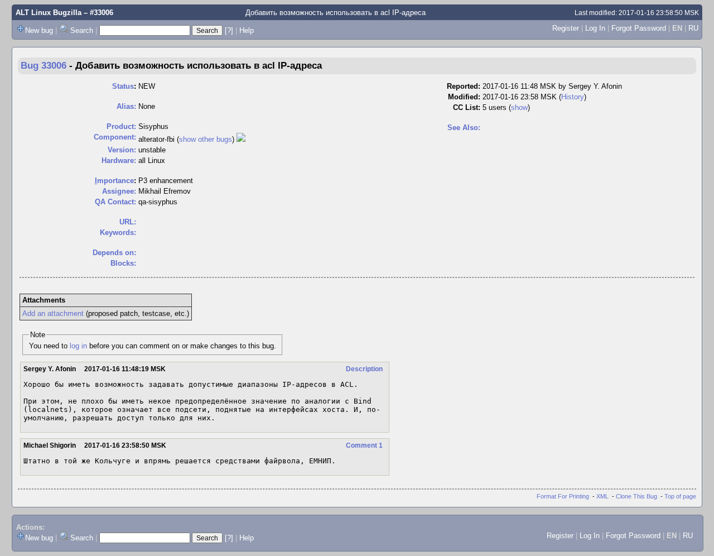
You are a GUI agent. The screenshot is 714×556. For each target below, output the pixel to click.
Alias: (126, 106)
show (519, 107)
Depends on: (114, 252)
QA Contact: (115, 202)
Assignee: (119, 191)
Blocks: (123, 263)
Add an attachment (53, 313)
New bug (39, 30)
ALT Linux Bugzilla (48, 12)
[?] (229, 30)
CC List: (466, 107)
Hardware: (119, 160)
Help (246, 30)
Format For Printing (563, 496)
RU (693, 28)
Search (81, 30)
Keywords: (118, 232)
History (572, 97)
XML (602, 496)
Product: (121, 126)
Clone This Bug (636, 496)
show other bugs (205, 139)
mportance (114, 180)
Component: (115, 137)
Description (364, 369)
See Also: (463, 127)
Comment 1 (364, 445)
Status (123, 86)
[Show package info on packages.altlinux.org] (241, 139)
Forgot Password (638, 28)
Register (565, 28)
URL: (127, 222)
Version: (122, 150)
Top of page (680, 496)
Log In (595, 28)
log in (78, 346)
